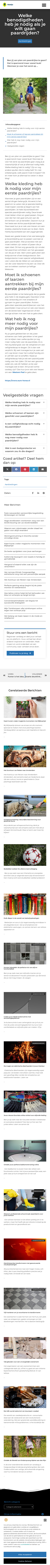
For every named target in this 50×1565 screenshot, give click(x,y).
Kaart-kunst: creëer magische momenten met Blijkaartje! (24, 545)
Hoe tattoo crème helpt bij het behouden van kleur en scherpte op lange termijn (24, 594)
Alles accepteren (25, 1555)
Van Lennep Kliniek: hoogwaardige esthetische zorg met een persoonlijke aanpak (24, 573)
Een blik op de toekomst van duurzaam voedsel (21, 1411)
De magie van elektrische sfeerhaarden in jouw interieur (24, 1066)
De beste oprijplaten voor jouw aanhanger (23, 551)
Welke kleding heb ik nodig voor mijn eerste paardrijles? (26, 129)
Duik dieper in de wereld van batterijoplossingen (21, 918)
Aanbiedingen (25, 41)
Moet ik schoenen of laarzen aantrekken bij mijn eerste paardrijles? (25, 135)
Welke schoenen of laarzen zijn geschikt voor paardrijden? (25, 414)
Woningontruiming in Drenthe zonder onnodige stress (21, 537)
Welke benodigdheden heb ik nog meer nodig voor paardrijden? (25, 437)
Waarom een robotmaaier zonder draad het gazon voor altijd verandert (23, 529)
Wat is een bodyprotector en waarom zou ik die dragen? (25, 450)
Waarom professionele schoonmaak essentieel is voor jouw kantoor (23, 1214)
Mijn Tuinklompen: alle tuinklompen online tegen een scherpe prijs (23, 609)
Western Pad (18, 372)
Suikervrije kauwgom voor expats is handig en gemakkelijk (24, 558)
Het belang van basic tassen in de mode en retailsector (23, 617)
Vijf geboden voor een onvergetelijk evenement (21, 1362)
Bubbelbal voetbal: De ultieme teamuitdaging (20, 869)
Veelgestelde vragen (15, 146)
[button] (45, 1520)
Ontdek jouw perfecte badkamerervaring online (21, 1165)
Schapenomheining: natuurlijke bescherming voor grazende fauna (22, 820)
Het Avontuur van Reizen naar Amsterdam (22, 580)
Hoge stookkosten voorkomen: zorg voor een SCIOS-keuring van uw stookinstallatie (24, 522)
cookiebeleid (25, 1544)
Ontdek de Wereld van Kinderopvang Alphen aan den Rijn (25, 1460)
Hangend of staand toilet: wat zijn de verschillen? (20, 565)
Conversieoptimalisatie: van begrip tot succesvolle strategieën (21, 602)
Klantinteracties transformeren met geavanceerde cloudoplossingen (22, 1264)
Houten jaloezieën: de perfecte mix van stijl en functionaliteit (20, 968)
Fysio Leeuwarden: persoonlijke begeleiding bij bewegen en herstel (23, 514)
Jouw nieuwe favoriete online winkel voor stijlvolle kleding (25, 1115)
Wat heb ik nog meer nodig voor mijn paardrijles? (23, 141)
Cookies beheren (25, 1561)
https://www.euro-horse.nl (17, 380)
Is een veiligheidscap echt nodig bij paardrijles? (25, 425)
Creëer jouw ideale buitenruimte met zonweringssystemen (17, 1017)
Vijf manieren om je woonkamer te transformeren (22, 1312)
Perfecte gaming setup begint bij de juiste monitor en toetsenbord (23, 586)
